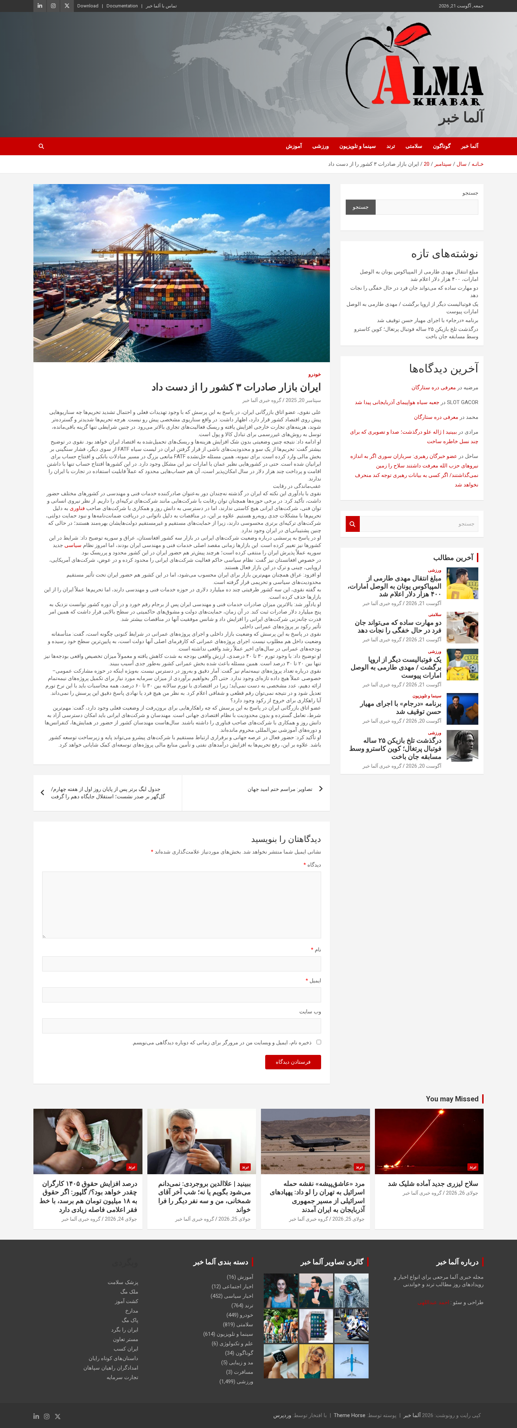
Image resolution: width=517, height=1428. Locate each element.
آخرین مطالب (453, 557)
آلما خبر (461, 117)
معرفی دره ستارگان (433, 387)
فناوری (77, 508)
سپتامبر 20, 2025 (303, 400)
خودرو (314, 374)
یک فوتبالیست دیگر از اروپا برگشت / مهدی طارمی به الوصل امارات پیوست (396, 667)
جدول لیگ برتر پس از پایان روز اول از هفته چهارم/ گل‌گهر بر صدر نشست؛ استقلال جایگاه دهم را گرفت (108, 793)
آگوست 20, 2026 (423, 721)
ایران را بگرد (124, 1330)
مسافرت (243, 1372)
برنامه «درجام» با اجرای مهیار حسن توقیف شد (427, 320)
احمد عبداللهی (433, 1302)
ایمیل (313, 980)
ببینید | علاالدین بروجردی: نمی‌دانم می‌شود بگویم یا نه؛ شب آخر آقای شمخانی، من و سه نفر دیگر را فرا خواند (204, 1196)
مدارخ (131, 1311)
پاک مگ (130, 1320)
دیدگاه (312, 865)
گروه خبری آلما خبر (261, 400)
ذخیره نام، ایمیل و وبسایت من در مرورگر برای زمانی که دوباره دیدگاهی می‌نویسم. (222, 1042)
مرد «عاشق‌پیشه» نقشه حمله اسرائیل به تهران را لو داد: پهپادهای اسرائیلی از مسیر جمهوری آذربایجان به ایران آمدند (317, 1196)
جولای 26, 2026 (462, 1193)
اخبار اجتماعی (237, 1286)
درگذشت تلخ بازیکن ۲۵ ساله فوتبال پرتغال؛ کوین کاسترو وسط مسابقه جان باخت (395, 748)
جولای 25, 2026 (348, 1219)
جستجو (470, 193)
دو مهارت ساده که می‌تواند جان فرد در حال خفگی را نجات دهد (398, 626)
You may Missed (452, 1099)
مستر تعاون (125, 1339)
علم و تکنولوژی (236, 1343)
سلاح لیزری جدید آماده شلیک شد (433, 1183)
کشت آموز (126, 1301)
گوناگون (442, 146)
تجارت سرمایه (122, 1377)
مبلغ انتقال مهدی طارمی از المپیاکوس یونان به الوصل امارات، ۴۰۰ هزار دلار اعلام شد (394, 586)
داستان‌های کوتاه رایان (113, 1358)
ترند (391, 146)
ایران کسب (126, 1349)
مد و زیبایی (241, 1362)
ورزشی (320, 146)
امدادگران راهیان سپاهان (110, 1368)
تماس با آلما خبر (161, 5)
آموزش (294, 146)
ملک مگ (129, 1292)
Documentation (122, 5)
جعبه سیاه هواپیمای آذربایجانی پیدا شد (397, 402)
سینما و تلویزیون (357, 146)
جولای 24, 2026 (121, 1219)
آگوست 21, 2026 (423, 603)
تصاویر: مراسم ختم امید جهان (280, 789)
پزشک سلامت (123, 1282)
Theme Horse (349, 1415)
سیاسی (73, 545)
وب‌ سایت (310, 1011)
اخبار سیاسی (238, 1296)
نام (316, 949)
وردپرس (282, 1415)
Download (87, 5)
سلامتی (414, 146)
